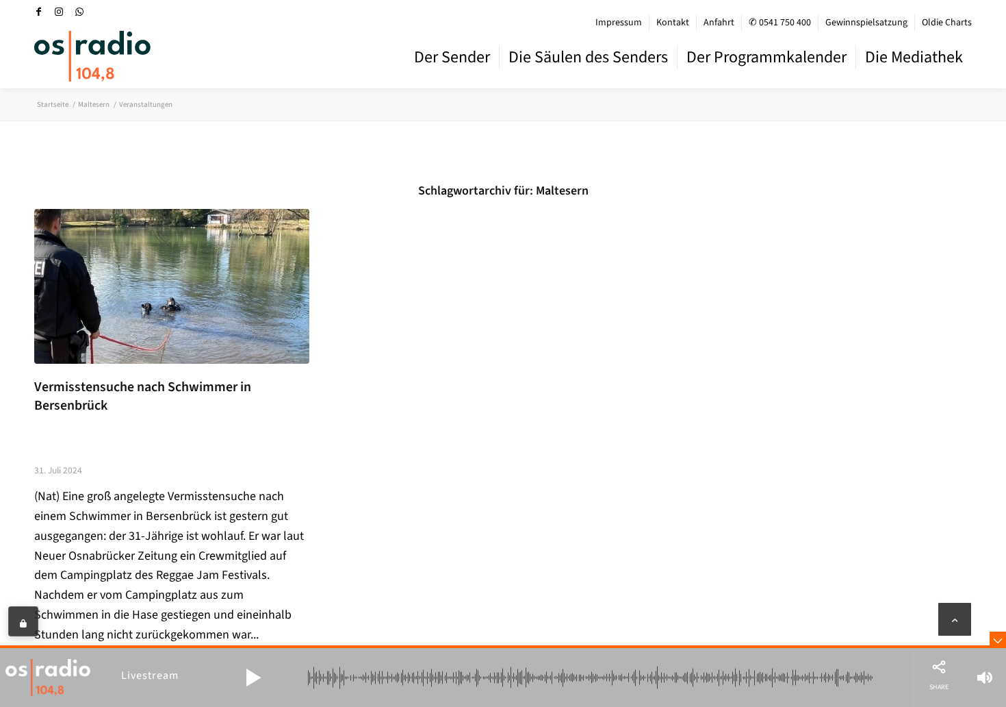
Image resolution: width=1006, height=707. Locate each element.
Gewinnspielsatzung (866, 22)
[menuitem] (619, 22)
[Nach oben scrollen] (955, 619)
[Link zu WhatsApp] (79, 11)
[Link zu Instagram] (59, 11)
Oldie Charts (947, 22)
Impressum (618, 22)
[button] (253, 677)
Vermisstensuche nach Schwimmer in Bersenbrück (142, 396)
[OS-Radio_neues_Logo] (92, 56)
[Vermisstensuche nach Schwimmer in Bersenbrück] (171, 286)
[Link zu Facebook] (38, 11)
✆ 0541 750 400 (780, 22)
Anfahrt (719, 22)
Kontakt (672, 22)
